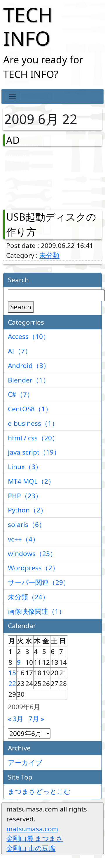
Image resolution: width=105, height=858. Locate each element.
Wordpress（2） (33, 567)
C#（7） (21, 394)
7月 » (36, 718)
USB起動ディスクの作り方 (51, 224)
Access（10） (29, 336)
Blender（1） (29, 380)
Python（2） (27, 509)
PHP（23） (25, 495)
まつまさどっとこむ (39, 791)
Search (20, 306)
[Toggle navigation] (12, 96)
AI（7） (20, 350)
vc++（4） (23, 539)
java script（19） (34, 452)
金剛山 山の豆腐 (30, 848)
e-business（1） (33, 423)
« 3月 (15, 718)
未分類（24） (28, 596)
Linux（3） (25, 466)
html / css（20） (33, 437)
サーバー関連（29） (39, 582)
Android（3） (29, 365)
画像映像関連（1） (36, 611)
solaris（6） (27, 524)
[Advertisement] (37, 176)
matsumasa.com (32, 828)
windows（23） (32, 553)
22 (12, 683)
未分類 (49, 255)
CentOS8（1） (30, 408)
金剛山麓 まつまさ (34, 838)
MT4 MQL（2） (31, 481)
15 (12, 672)
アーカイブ (25, 762)
